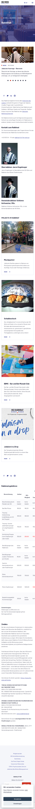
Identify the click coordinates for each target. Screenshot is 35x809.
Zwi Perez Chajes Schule (17, 761)
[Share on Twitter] (7, 96)
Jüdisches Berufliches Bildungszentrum (17, 769)
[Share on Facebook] (4, 96)
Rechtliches (17, 758)
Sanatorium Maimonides (17, 764)
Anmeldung (26, 784)
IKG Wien (5, 17)
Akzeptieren (17, 799)
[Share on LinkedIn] (11, 96)
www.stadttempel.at (23, 713)
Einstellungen (18, 803)
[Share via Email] (15, 96)
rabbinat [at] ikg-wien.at (22, 137)
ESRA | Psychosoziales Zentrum (17, 766)
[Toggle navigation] (32, 3)
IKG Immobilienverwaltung (17, 756)
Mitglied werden (17, 753)
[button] (26, 2)
